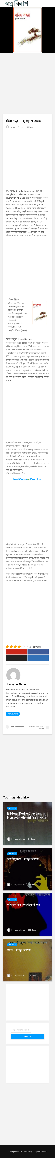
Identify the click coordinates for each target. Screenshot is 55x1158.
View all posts (13, 714)
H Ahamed (12, 808)
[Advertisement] (27, 83)
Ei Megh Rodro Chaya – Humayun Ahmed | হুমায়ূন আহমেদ (27, 815)
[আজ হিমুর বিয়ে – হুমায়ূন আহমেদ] (27, 869)
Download (36, 479)
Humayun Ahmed (17, 127)
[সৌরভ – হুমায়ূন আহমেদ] (27, 960)
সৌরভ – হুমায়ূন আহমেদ (18, 950)
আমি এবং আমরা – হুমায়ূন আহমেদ (23, 904)
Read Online (20, 479)
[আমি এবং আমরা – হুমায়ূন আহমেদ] (27, 914)
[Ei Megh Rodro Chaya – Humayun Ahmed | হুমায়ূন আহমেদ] (27, 823)
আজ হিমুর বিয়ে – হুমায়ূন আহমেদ (22, 859)
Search (27, 1036)
